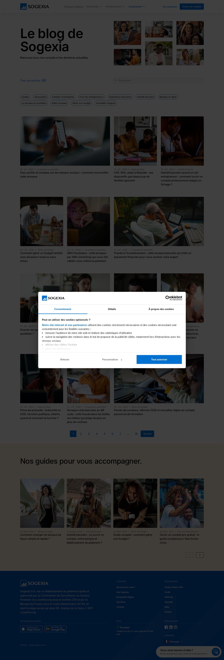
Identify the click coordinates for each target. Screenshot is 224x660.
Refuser (64, 359)
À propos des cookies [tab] (161, 309)
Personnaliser (110, 359)
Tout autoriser (159, 359)
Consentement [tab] (62, 309)
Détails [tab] (112, 309)
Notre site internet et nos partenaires (64, 324)
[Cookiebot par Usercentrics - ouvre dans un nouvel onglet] (167, 298)
